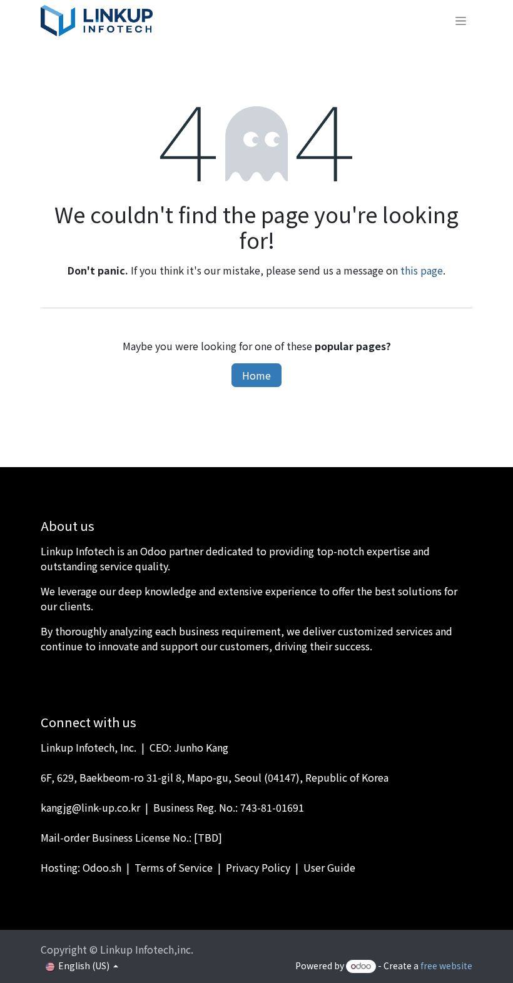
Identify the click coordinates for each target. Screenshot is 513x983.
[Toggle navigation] (460, 21)
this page (421, 270)
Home (256, 375)
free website (446, 965)
